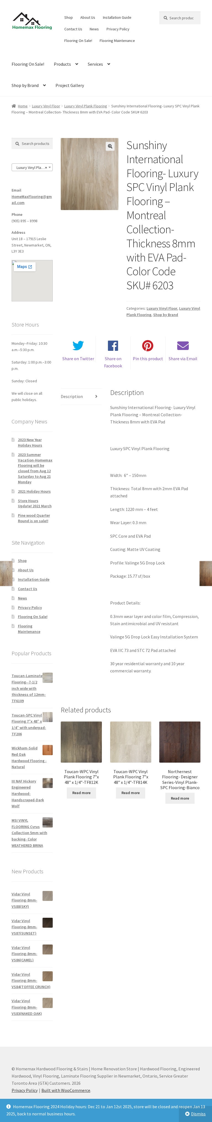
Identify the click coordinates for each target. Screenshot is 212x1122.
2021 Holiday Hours (34, 491)
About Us (87, 17)
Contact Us (73, 28)
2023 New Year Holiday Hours (30, 442)
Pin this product (148, 358)
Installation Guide (117, 17)
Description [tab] (72, 396)
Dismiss (198, 1113)
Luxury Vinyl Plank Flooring (85, 106)
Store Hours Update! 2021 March (35, 503)
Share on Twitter (78, 358)
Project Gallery (69, 85)
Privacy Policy (118, 28)
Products (62, 64)
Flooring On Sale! (78, 40)
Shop (68, 17)
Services (95, 64)
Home (23, 106)
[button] (110, 146)
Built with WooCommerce (65, 1090)
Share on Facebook (113, 362)
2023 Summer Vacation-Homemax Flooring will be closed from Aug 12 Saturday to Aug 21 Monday (35, 468)
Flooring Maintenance (117, 40)
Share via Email (183, 358)
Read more (81, 792)
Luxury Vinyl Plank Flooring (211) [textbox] (33, 167)
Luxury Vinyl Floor (46, 106)
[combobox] (32, 167)
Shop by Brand (25, 85)
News (94, 28)
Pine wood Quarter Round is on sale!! (34, 518)
